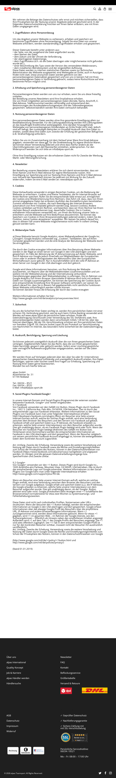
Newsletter (66, 656)
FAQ (62, 662)
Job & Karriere (13, 672)
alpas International (16, 662)
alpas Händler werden (17, 678)
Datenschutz (12, 720)
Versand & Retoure (70, 683)
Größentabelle (67, 678)
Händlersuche (13, 683)
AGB (8, 715)
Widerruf (11, 731)
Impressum (12, 725)
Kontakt (64, 667)
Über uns (11, 656)
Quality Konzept (14, 667)
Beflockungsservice (70, 672)
